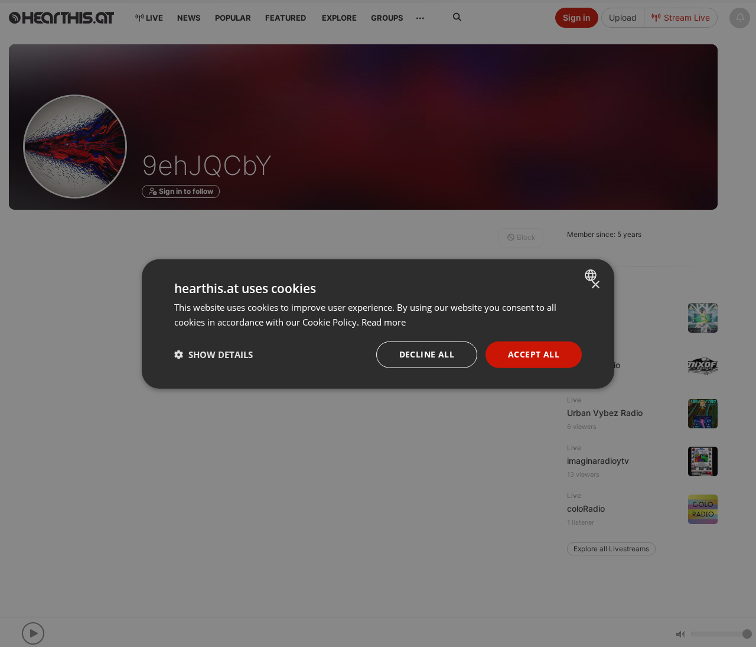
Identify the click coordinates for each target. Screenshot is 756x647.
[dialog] (378, 323)
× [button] (595, 284)
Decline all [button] (426, 353)
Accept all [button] (533, 353)
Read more (383, 321)
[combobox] (592, 275)
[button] (213, 353)
